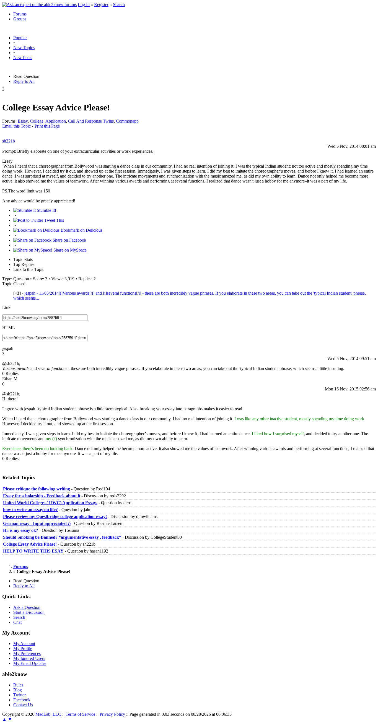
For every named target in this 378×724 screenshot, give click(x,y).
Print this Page (47, 126)
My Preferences (27, 653)
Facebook (21, 699)
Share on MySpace (69, 250)
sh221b (8, 141)
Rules (18, 685)
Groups (19, 19)
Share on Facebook (68, 240)
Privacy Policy (112, 714)
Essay (23, 121)
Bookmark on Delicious (80, 230)
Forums (20, 14)
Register (101, 4)
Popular (20, 37)
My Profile (22, 648)
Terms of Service (80, 714)
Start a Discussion (29, 612)
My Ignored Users (29, 658)
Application (55, 121)
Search (119, 4)
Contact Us (23, 704)
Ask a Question (26, 607)
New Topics (24, 47)
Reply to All (24, 81)
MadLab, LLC (48, 714)
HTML (8, 327)
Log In (84, 4)
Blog (17, 690)
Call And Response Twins (91, 121)
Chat (17, 622)
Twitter (19, 695)
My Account (24, 643)
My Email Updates (29, 663)
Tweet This (53, 220)
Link (6, 307)
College (36, 121)
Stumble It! (46, 210)
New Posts (22, 57)
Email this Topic (16, 126)
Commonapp (127, 121)
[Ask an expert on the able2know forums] (39, 4)
